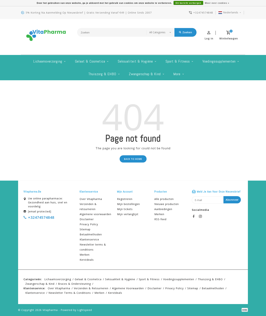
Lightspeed (84, 310)
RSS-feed (160, 219)
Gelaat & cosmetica (90, 61)
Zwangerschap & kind (145, 74)
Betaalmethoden (91, 234)
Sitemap (85, 229)
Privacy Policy (89, 224)
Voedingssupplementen (219, 61)
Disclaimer (87, 219)
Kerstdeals (87, 259)
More (176, 74)
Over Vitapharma (91, 199)
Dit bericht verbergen (188, 3)
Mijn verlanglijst (127, 214)
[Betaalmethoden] (244, 310)
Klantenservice (89, 239)
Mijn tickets (125, 209)
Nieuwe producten (166, 204)
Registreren (124, 199)
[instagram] (201, 216)
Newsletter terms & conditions (93, 247)
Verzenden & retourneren (88, 206)
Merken (85, 254)
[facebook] (195, 216)
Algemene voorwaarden (95, 214)
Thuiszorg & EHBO (102, 74)
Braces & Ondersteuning (74, 283)
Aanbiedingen (163, 209)
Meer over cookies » (217, 3)
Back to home (133, 159)
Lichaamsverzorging (47, 61)
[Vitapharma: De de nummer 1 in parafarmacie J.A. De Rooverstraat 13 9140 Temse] (46, 36)
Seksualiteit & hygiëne (135, 61)
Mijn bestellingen (128, 204)
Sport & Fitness (178, 61)
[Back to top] (255, 305)
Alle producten (164, 199)
